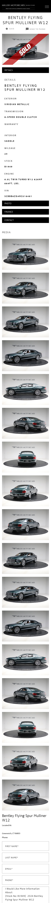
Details (8, 70)
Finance (8, 211)
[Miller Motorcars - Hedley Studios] (18, 6)
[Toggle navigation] (46, 6)
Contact (9, 220)
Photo (7, 203)
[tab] (25, 70)
